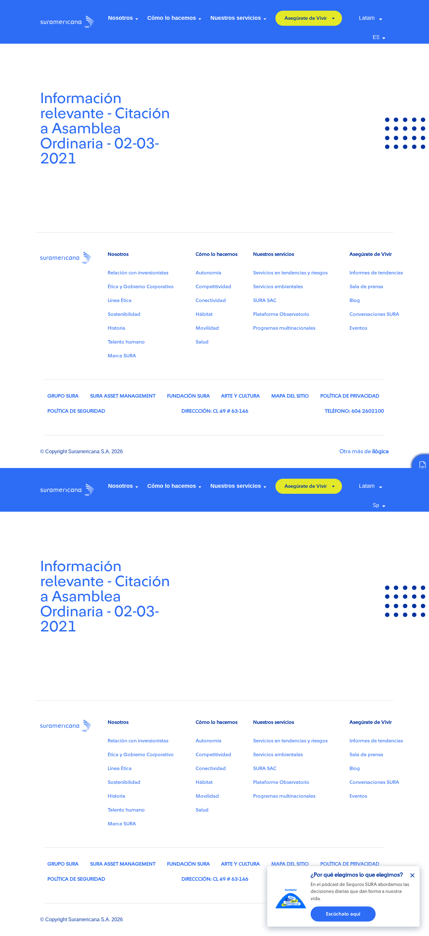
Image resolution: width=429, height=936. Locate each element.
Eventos (358, 328)
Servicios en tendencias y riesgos (290, 272)
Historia (116, 328)
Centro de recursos (69, 52)
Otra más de (364, 451)
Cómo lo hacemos (171, 18)
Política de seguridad (76, 411)
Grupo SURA (63, 396)
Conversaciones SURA (374, 314)
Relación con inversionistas (138, 272)
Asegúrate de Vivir (306, 18)
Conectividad (211, 300)
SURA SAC (264, 300)
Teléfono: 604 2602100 (354, 411)
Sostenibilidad (124, 314)
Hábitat (204, 314)
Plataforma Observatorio (281, 314)
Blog (355, 300)
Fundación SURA (188, 396)
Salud (202, 341)
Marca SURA (122, 355)
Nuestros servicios (235, 18)
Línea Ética (120, 300)
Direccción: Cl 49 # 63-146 (215, 411)
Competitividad (213, 286)
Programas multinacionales (284, 328)
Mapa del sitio (290, 396)
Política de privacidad (349, 396)
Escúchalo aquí (343, 914)
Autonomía (208, 272)
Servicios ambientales (278, 286)
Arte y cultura (240, 396)
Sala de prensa (366, 286)
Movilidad (207, 328)
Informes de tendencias (376, 272)
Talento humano (126, 341)
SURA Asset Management (122, 396)
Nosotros (120, 18)
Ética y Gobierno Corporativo (141, 286)
